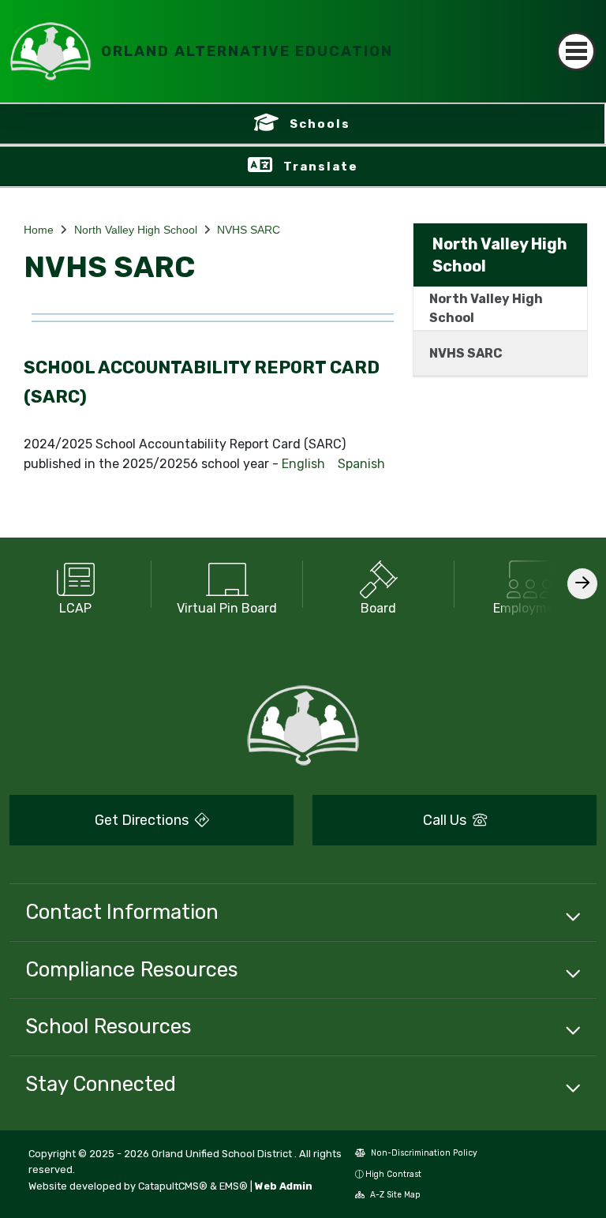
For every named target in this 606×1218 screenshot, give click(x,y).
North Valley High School (135, 229)
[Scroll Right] (582, 584)
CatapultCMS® (173, 1186)
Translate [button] (320, 166)
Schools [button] (320, 124)
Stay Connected (100, 1084)
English (303, 463)
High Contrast (393, 1174)
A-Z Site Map (394, 1195)
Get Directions (143, 820)
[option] (76, 584)
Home (39, 229)
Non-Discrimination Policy (422, 1153)
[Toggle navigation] (576, 51)
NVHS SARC (248, 229)
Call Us (446, 820)
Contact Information (122, 912)
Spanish (361, 463)
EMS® (233, 1186)
